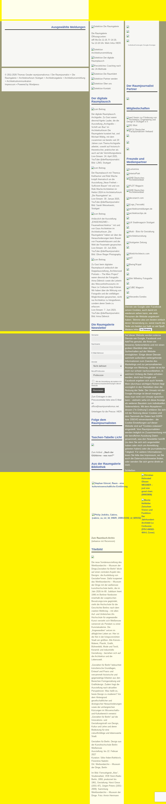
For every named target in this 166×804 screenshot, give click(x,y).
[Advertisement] (142, 61)
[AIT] (130, 258)
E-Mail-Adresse (97, 353)
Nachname (95, 344)
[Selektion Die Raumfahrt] (104, 74)
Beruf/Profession (98, 371)
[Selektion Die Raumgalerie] (105, 26)
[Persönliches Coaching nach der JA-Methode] (106, 69)
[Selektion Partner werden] (104, 79)
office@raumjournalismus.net (105, 406)
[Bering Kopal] (134, 264)
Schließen (130, 470)
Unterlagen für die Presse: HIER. (106, 412)
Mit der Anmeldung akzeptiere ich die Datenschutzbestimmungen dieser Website (106, 384)
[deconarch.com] (135, 198)
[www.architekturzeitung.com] (136, 236)
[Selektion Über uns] (101, 84)
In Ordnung (146, 329)
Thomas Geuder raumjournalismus (33, 75)
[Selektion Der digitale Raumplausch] (106, 61)
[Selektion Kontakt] (101, 88)
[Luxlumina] (133, 169)
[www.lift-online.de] (140, 222)
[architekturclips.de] (136, 213)
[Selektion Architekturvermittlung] (106, 53)
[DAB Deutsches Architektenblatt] (142, 180)
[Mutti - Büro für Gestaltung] (140, 231)
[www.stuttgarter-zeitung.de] (137, 242)
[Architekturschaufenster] (142, 192)
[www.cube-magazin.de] (135, 287)
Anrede (94, 362)
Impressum (10, 84)
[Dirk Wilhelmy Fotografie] (139, 278)
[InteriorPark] (133, 173)
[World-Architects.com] (138, 254)
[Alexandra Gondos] (137, 297)
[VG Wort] (132, 125)
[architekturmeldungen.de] (139, 209)
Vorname (94, 335)
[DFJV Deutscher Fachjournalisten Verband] (142, 131)
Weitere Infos (132, 329)
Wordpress (34, 84)
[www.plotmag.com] (135, 186)
